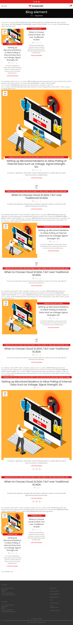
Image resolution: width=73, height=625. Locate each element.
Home (31, 15)
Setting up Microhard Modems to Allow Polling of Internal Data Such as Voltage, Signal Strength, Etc (12, 53)
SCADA (66, 268)
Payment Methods (55, 594)
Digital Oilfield (23, 157)
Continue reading (12, 76)
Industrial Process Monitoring (55, 157)
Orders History (54, 607)
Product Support (54, 603)
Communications (12, 44)
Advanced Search (55, 610)
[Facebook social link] (34, 1)
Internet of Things (49, 191)
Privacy (52, 606)
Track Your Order (54, 591)
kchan (12, 63)
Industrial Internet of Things (36, 157)
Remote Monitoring (60, 191)
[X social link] (36, 1)
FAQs (51, 600)
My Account (53, 588)
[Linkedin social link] (39, 1)
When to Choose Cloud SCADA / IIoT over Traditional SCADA (36, 36)
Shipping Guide (54, 597)
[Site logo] (37, 6)
